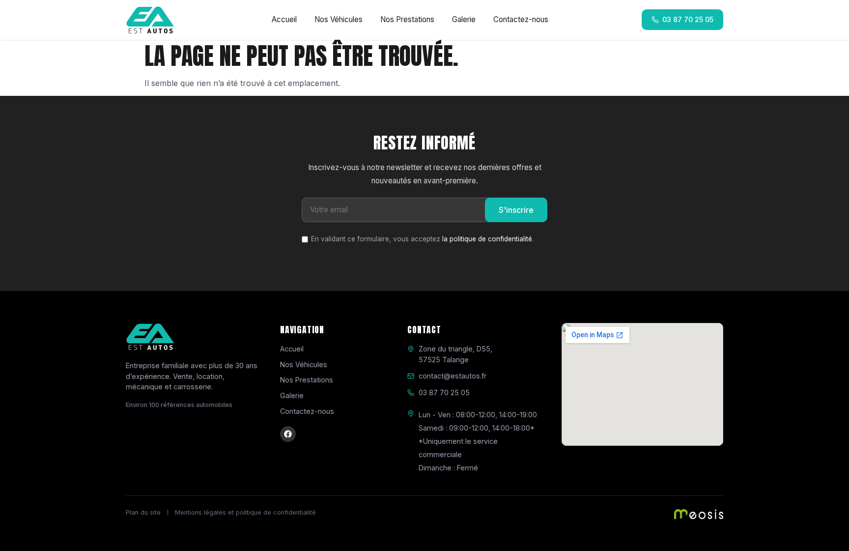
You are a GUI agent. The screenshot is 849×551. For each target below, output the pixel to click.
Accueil (284, 19)
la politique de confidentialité (487, 239)
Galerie (464, 19)
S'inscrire (516, 210)
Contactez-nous (520, 19)
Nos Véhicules (338, 19)
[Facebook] (288, 434)
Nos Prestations (407, 19)
